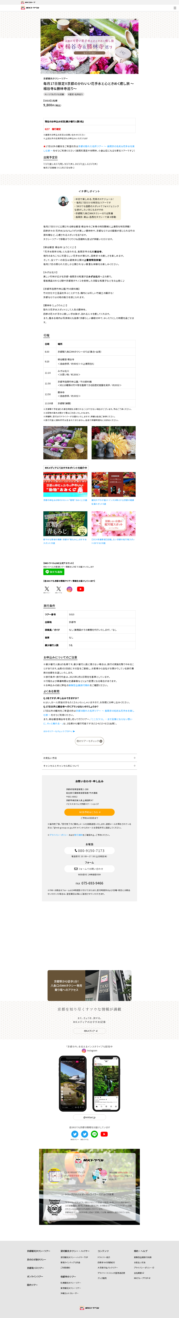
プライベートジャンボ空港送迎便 (111, 1273)
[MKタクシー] (74, 1132)
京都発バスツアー (35, 1268)
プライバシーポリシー (59, 834)
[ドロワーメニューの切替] (175, 8)
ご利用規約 (65, 1267)
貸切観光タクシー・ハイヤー (75, 1251)
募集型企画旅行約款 (143, 1257)
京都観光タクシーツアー (38, 1251)
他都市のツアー (68, 1276)
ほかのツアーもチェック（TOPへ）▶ (59, 731)
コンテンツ (103, 1251)
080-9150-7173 (91, 850)
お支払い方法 (50, 758)
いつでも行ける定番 (55, 94)
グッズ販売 (102, 1278)
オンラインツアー (35, 1276)
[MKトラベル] (84, 1132)
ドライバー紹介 (104, 1257)
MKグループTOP (141, 1278)
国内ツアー (32, 1284)
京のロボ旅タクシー (36, 1259)
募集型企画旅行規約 (79, 685)
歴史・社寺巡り (76, 94)
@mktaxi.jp (89, 1117)
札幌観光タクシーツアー (71, 1282)
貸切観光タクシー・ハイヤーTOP (74, 1257)
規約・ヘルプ (140, 1251)
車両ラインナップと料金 (70, 1262)
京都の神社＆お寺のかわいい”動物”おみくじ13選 (65, 500)
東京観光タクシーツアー (71, 1288)
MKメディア (89, 1030)
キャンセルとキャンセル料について (61, 765)
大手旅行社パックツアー (108, 1267)
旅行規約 (78, 834)
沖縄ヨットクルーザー (70, 1293)
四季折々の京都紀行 (106, 1262)
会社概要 (138, 1273)
